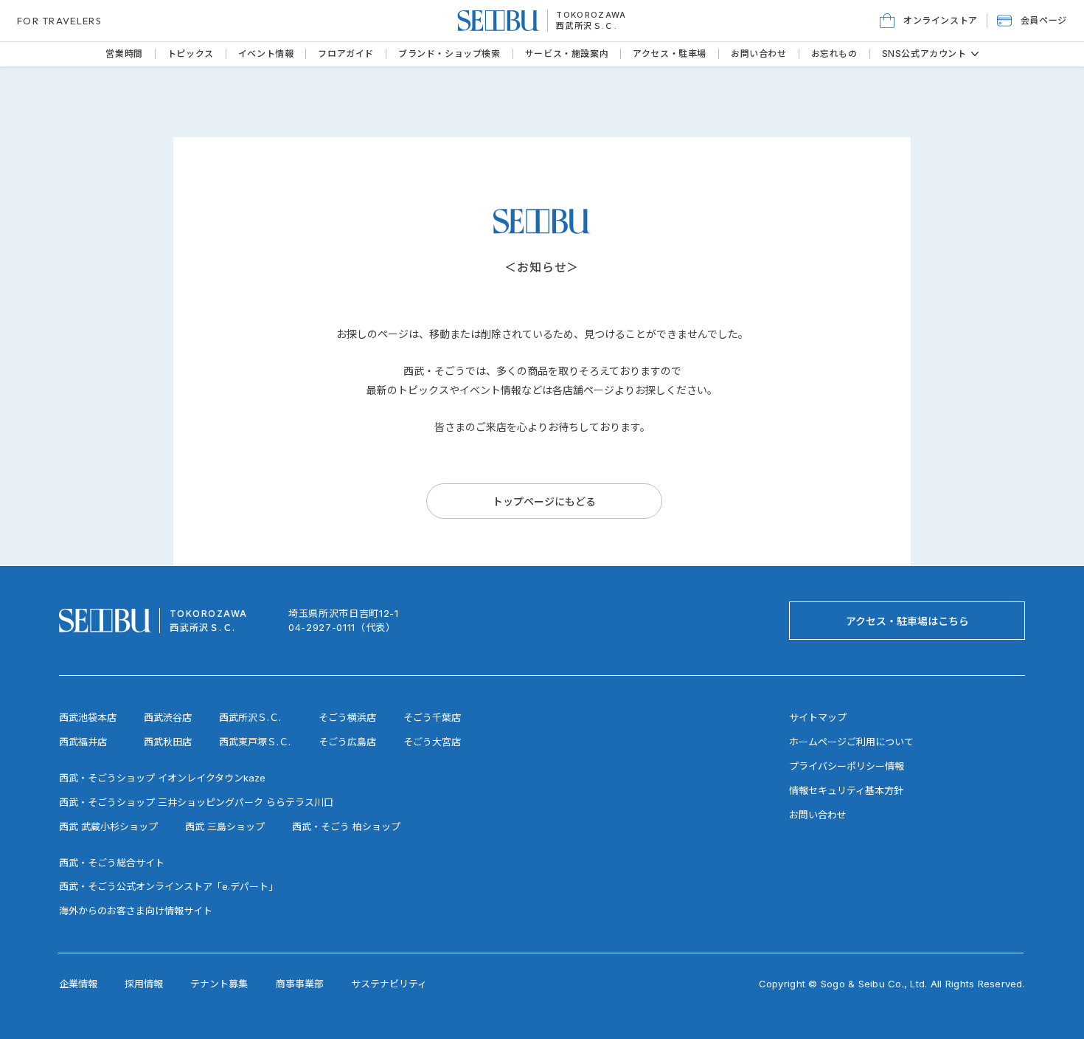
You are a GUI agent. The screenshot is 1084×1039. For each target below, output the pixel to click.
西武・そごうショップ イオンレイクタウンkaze (162, 778)
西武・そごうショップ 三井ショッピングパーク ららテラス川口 (196, 802)
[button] (1032, 20)
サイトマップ (818, 717)
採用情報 (144, 984)
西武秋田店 (168, 742)
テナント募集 (219, 984)
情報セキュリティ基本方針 (846, 790)
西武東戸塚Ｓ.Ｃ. (255, 742)
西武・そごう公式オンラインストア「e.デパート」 (168, 886)
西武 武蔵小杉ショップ (108, 826)
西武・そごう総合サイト (111, 863)
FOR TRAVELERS (59, 21)
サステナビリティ (389, 984)
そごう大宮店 (432, 742)
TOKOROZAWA (591, 15)
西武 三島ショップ (225, 826)
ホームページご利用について (851, 742)
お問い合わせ (818, 815)
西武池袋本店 (88, 717)
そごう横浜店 (347, 717)
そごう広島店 (347, 742)
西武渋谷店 (168, 717)
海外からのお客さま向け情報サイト (135, 911)
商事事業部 (300, 984)
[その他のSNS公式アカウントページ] (975, 54)
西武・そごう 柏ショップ (346, 826)
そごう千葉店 (432, 717)
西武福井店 (83, 742)
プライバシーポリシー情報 (846, 766)
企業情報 (78, 984)
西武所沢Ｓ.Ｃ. (586, 26)
